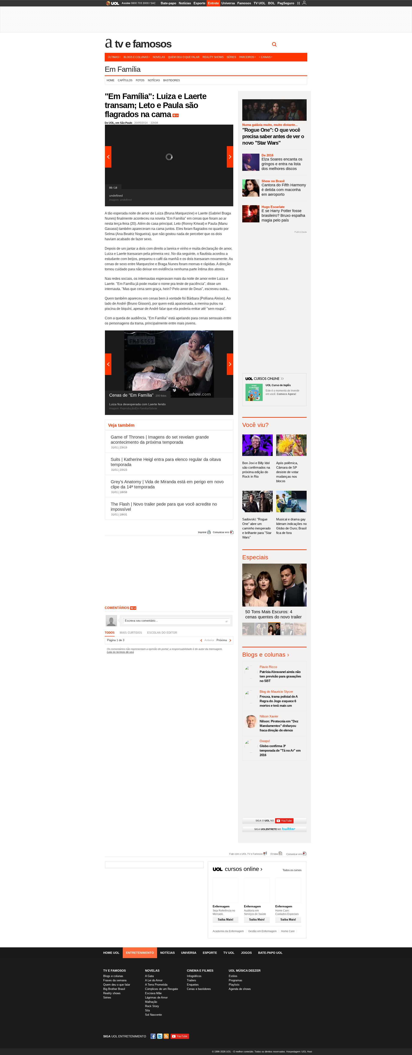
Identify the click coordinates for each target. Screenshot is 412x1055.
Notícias (185, 3)
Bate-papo (168, 3)
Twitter (160, 1036)
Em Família (122, 69)
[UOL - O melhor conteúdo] (111, 4)
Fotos (140, 80)
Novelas (159, 57)
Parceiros (246, 57)
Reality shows (213, 57)
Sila (147, 1010)
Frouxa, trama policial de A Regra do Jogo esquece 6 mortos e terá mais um (279, 701)
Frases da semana (114, 980)
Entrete (213, 3)
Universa (228, 3)
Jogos (246, 952)
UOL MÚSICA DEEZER (245, 970)
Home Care (288, 931)
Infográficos (194, 976)
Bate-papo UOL (270, 952)
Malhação (151, 1001)
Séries (231, 57)
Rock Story (152, 1006)
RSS (166, 1036)
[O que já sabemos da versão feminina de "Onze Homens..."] (261, 634)
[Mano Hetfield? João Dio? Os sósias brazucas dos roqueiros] (300, 634)
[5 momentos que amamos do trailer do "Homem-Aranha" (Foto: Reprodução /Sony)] (248, 634)
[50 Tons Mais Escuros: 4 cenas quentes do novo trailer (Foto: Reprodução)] (274, 634)
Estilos (233, 976)
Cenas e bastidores (199, 989)
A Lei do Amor (153, 980)
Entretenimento (140, 952)
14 (177, 115)
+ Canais (265, 57)
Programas (235, 980)
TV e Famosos (143, 44)
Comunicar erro (221, 532)
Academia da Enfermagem (228, 931)
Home (110, 80)
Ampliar (219, 129)
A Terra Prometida (156, 984)
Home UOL (111, 952)
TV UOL (259, 3)
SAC (153, 3)
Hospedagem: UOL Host (299, 1051)
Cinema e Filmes (200, 970)
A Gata (149, 976)
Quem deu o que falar (184, 57)
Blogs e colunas (136, 57)
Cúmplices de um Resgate (161, 989)
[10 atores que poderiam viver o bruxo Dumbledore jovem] (287, 634)
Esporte (199, 3)
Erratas (274, 854)
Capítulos (125, 80)
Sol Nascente (153, 1014)
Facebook (153, 1036)
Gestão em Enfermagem (262, 931)
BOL (271, 3)
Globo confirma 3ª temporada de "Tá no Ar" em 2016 (280, 750)
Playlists (234, 984)
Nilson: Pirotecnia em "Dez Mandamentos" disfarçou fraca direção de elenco (279, 725)
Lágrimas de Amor (156, 997)
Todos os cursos (292, 870)
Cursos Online (266, 379)
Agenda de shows (240, 989)
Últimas (113, 57)
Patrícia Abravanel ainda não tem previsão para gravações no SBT (280, 676)
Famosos (244, 3)
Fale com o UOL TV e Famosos (246, 854)
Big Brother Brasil (114, 989)
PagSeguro (285, 3)
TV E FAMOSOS (114, 970)
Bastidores (171, 80)
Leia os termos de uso (120, 652)
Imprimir (202, 532)
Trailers (191, 980)
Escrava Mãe (153, 993)
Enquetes (193, 984)
